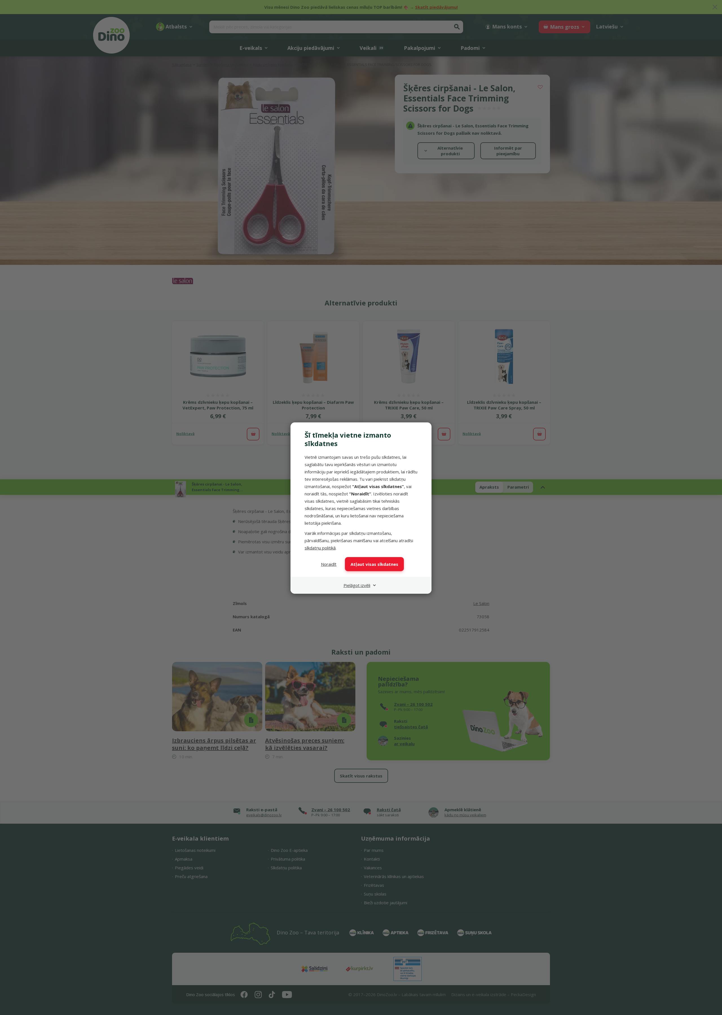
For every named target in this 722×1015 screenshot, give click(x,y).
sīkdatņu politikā (320, 548)
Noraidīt (328, 564)
